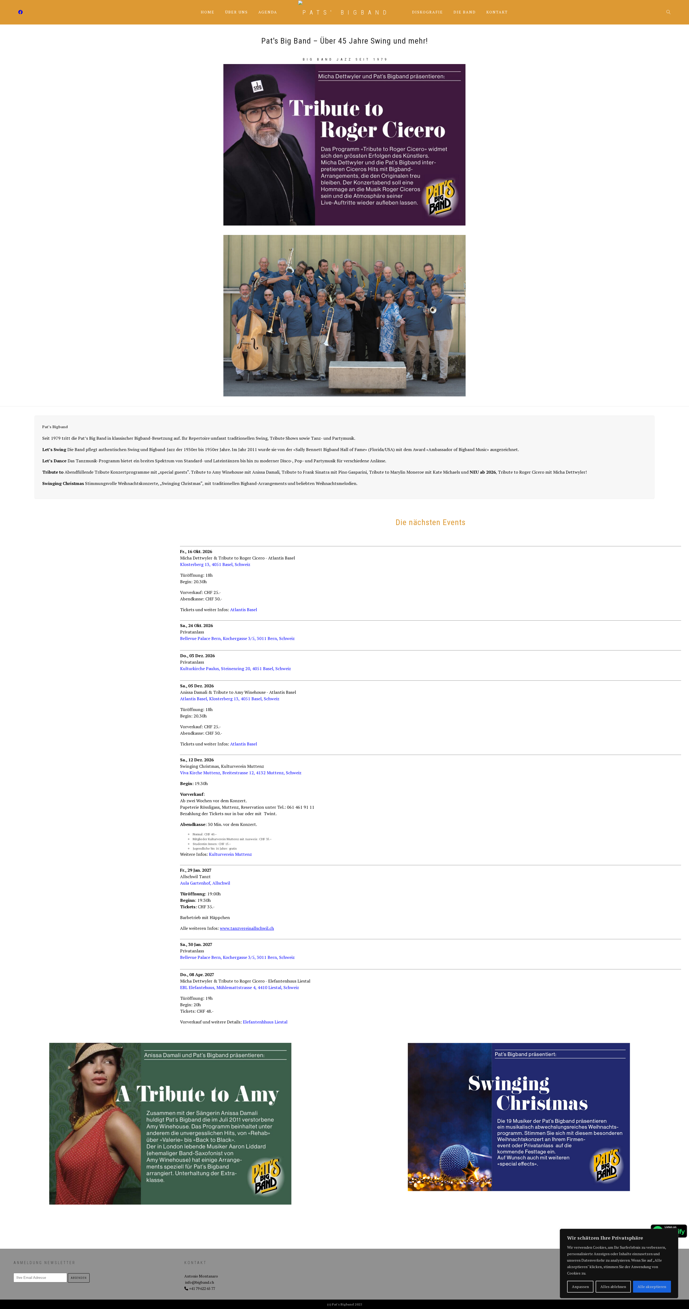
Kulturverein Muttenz (230, 854)
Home (208, 12)
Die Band (465, 12)
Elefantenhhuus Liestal (265, 1022)
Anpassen (580, 1286)
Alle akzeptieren (652, 1286)
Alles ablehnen (613, 1286)
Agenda (267, 12)
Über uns (236, 12)
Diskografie (427, 12)
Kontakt (497, 12)
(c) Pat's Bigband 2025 (344, 1304)
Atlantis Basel (243, 610)
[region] (619, 1263)
